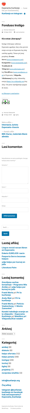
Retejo (4, 206)
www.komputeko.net (19, 63)
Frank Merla (7, 292)
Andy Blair (7, 298)
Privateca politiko (16, 408)
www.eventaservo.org (15, 59)
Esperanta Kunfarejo (11, 8)
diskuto (5, 350)
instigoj (5, 360)
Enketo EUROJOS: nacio (13, 253)
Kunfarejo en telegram (12, 13)
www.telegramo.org (17, 69)
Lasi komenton (20, 32)
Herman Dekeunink (9, 30)
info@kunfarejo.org (11, 380)
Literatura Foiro (9, 267)
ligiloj (17, 115)
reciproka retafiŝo (10, 373)
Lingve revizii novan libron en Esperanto (14, 248)
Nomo (4, 187)
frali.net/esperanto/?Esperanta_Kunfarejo (11, 395)
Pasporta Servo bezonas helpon (13, 257)
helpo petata (8, 357)
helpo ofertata (9, 353)
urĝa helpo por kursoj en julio (13, 263)
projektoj (6, 369)
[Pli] (25, 14)
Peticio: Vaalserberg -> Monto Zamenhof (13, 306)
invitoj (5, 363)
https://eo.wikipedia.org (15, 81)
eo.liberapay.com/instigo (10, 93)
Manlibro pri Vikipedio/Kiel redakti (14, 317)
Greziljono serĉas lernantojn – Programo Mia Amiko (14, 284)
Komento (5, 165)
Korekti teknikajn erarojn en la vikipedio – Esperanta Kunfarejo (15, 313)
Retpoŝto (5, 196)
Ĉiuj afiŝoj (6, 385)
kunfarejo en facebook (12, 392)
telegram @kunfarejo (12, 390)
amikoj (5, 347)
